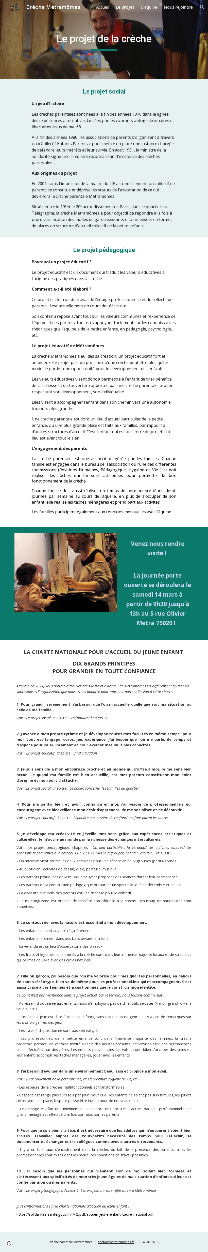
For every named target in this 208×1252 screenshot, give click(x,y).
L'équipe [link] (149, 7)
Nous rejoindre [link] (178, 7)
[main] (104, 39)
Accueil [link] (102, 7)
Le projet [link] (125, 7)
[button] (202, 7)
